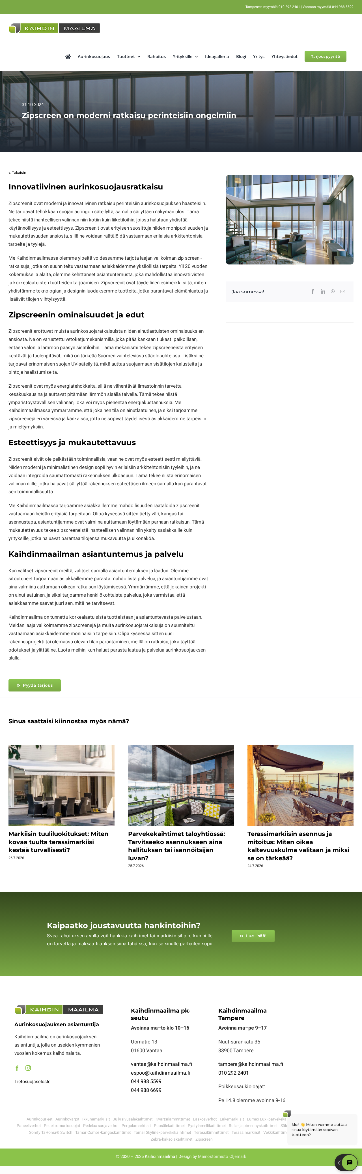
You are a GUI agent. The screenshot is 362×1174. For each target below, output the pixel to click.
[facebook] (17, 1068)
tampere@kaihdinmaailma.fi (250, 1064)
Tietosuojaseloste (32, 1081)
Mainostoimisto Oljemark (222, 1156)
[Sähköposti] (343, 292)
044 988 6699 (146, 1090)
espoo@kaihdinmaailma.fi (160, 1073)
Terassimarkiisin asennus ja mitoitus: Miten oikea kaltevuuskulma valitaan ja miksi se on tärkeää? (300, 786)
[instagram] (28, 1068)
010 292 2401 (233, 1073)
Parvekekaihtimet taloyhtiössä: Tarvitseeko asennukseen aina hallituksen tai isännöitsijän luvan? (181, 786)
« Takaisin (17, 172)
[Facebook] (313, 292)
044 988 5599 (146, 1081)
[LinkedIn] (323, 292)
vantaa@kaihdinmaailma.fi (161, 1064)
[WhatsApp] (333, 292)
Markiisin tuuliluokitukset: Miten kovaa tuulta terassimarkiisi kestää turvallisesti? (61, 786)
